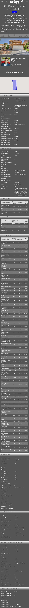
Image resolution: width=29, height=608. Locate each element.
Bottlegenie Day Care (6, 246)
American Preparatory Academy (6, 229)
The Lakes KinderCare (6, 283)
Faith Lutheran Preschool (4, 261)
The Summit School (5, 390)
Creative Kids (4, 394)
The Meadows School (6, 360)
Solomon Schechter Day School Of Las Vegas (6, 251)
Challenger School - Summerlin (5, 418)
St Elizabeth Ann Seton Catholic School (6, 374)
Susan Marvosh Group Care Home (6, 400)
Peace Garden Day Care (6, 421)
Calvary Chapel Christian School (5, 427)
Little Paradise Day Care (6, 295)
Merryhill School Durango (5, 323)
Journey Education (5, 392)
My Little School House (6, 405)
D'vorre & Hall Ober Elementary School (5, 206)
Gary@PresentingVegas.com (16, 64)
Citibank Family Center (6, 270)
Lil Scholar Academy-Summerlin (6, 355)
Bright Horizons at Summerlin (5, 306)
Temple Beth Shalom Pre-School (6, 254)
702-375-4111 (18, 102)
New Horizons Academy (6, 403)
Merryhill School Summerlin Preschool (6, 344)
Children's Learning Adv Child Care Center (6, 264)
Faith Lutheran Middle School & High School (6, 244)
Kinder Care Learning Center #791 (6, 415)
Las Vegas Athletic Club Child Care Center (6, 276)
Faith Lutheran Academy (6, 248)
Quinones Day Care (5, 377)
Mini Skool (3, 281)
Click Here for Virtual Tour (14, 72)
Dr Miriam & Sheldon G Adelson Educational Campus (6, 352)
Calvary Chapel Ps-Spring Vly (5, 430)
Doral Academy (4, 223)
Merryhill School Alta (6, 279)
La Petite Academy (5, 304)
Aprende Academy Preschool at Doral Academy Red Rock (5, 330)
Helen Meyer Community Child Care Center (6, 364)
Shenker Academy (5, 358)
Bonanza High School (6, 212)
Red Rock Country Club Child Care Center (6, 292)
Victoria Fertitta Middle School (4, 209)
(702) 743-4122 (13, 65)
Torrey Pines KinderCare (6, 412)
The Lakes (14, 17)
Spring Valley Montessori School (5, 383)
